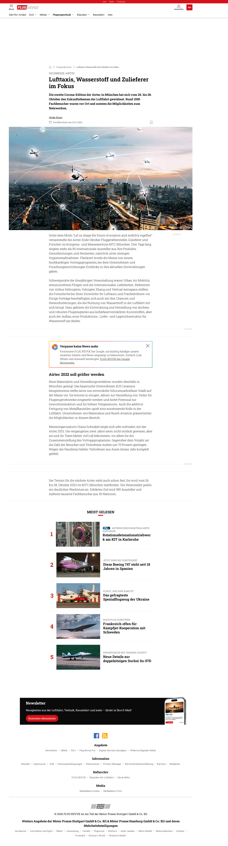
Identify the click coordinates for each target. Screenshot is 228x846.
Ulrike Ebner (55, 117)
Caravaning (72, 830)
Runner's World (97, 835)
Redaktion (174, 763)
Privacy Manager (112, 763)
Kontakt (25, 763)
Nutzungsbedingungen (70, 763)
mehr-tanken (128, 830)
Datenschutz (92, 763)
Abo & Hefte (123, 777)
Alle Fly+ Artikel (17, 14)
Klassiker (82, 14)
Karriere (161, 763)
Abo (104, 1)
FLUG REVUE (79, 777)
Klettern (112, 830)
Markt (64, 750)
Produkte (121, 1)
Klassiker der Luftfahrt (101, 777)
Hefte (111, 1)
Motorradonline (164, 830)
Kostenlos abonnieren (42, 718)
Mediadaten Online (90, 790)
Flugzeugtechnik (62, 14)
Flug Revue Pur (87, 750)
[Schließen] (147, 345)
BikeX (59, 830)
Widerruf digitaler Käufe (143, 750)
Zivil (31, 14)
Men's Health (145, 830)
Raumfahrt (98, 14)
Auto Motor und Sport (41, 830)
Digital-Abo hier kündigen (113, 750)
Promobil (80, 835)
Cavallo (86, 830)
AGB (51, 763)
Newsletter (51, 750)
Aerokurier (20, 830)
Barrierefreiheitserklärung (139, 763)
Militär (43, 14)
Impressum (39, 763)
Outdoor (180, 830)
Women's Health (117, 835)
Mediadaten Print (112, 790)
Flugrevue (99, 830)
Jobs (109, 14)
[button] (100, 178)
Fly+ (73, 750)
